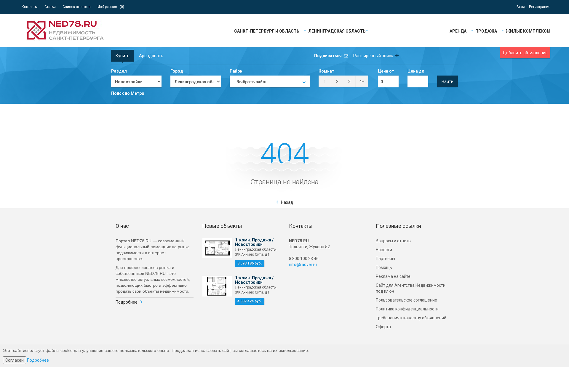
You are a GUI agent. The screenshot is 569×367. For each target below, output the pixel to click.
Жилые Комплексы (528, 31)
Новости (384, 249)
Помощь (384, 267)
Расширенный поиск (373, 55)
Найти (447, 81)
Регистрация (539, 7)
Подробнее (127, 302)
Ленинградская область (337, 31)
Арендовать (151, 55)
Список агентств (77, 7)
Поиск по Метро (127, 93)
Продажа (486, 31)
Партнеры (385, 258)
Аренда (458, 31)
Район (236, 71)
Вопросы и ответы (393, 240)
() (111, 7)
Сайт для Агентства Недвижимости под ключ (410, 288)
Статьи (50, 7)
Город (176, 71)
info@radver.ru (303, 264)
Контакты (30, 7)
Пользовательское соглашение (406, 300)
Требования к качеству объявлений (411, 317)
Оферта (383, 326)
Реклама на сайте (393, 276)
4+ (361, 81)
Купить (123, 55)
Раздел (119, 71)
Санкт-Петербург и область (266, 31)
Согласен (14, 360)
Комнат (326, 71)
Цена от (386, 71)
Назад (287, 202)
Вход (521, 7)
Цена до (415, 71)
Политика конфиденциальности (407, 309)
